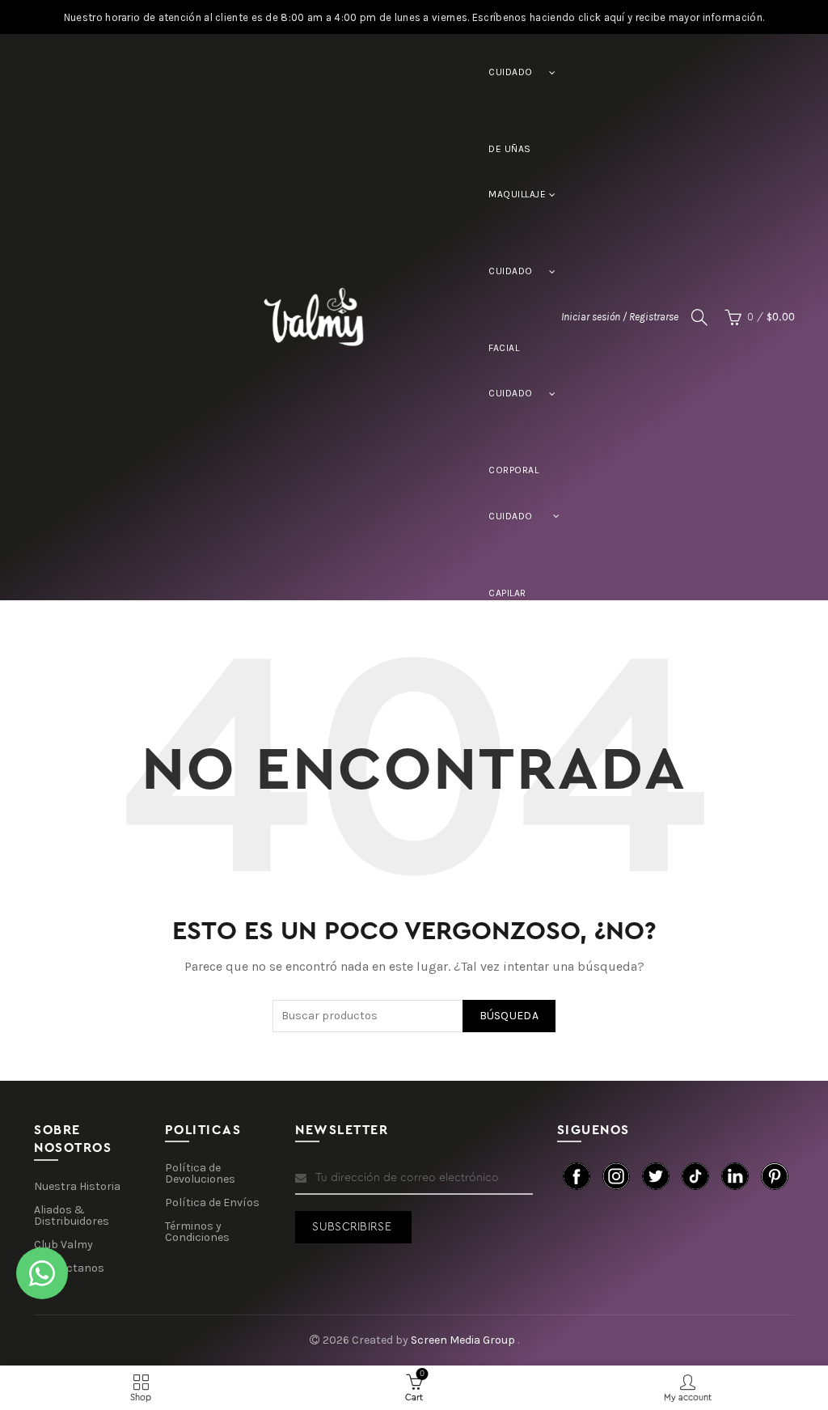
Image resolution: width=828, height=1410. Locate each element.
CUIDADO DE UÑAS (510, 88)
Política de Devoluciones (200, 1173)
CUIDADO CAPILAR (510, 532)
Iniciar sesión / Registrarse (619, 317)
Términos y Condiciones (197, 1231)
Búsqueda (509, 1016)
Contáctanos (69, 1268)
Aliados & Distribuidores (71, 1215)
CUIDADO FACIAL (510, 287)
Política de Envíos (212, 1202)
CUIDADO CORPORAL (513, 409)
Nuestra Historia (77, 1186)
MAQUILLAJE (517, 194)
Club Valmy (63, 1244)
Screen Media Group (464, 1340)
